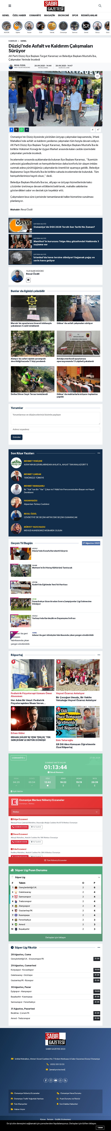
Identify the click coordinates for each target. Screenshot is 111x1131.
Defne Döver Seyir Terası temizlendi (29, 394)
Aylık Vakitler (18, 791)
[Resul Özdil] (17, 276)
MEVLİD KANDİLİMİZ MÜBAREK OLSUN (43, 530)
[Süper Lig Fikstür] (99, 947)
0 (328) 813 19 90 (20, 827)
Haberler (13, 41)
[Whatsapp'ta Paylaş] (21, 130)
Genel (23, 41)
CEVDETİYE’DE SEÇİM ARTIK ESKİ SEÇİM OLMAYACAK (50, 517)
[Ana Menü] (10, 6)
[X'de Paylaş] (16, 130)
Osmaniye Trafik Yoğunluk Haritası (29, 1099)
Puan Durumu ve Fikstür (70, 1099)
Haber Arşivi (19, 1109)
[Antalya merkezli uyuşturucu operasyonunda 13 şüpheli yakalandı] (78, 344)
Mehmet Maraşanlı (34, 486)
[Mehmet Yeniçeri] (16, 463)
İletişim (50, 1119)
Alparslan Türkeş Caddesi (36, 504)
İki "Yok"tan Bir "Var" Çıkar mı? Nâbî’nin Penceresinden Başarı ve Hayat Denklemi (59, 491)
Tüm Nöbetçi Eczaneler (57, 860)
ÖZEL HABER (19, 15)
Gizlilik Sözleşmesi (63, 1119)
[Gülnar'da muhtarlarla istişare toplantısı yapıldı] (78, 379)
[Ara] (99, 6)
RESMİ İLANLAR (89, 15)
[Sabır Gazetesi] (54, 6)
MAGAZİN (49, 15)
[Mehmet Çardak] (16, 476)
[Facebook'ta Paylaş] (11, 130)
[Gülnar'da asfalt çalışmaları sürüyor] (78, 308)
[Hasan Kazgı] (16, 502)
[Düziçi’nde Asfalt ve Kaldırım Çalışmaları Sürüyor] (56, 98)
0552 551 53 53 (57, 1064)
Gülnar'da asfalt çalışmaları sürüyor (75, 323)
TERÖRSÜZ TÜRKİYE (34, 478)
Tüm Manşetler (20, 1104)
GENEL (5, 15)
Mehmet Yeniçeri (33, 461)
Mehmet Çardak (32, 474)
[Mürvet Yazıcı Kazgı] (16, 529)
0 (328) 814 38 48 (20, 842)
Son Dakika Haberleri (69, 1104)
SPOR (75, 15)
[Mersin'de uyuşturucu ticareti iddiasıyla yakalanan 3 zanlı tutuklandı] (32, 308)
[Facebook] (46, 1080)
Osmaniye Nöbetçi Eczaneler (27, 1093)
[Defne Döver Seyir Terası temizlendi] (32, 379)
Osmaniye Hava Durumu (70, 1093)
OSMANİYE (35, 15)
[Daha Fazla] (27, 130)
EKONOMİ (63, 15)
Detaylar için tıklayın (55, 937)
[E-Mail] (28, 280)
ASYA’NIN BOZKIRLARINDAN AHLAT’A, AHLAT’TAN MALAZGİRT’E (56, 465)
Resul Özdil (32, 274)
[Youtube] (55, 1080)
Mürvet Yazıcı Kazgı (34, 527)
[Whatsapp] (60, 1080)
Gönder (17, 437)
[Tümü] (99, 453)
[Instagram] (50, 1080)
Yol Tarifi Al (37, 827)
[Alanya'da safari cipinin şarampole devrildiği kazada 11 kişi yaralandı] (32, 344)
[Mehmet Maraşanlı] (16, 489)
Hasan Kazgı (30, 501)
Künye (43, 1119)
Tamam (100, 1127)
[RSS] (65, 1080)
